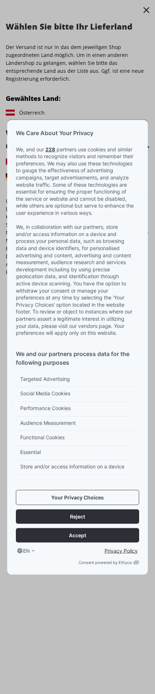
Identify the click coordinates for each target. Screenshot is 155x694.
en (26, 550)
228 (50, 149)
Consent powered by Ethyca (105, 562)
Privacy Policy (121, 550)
